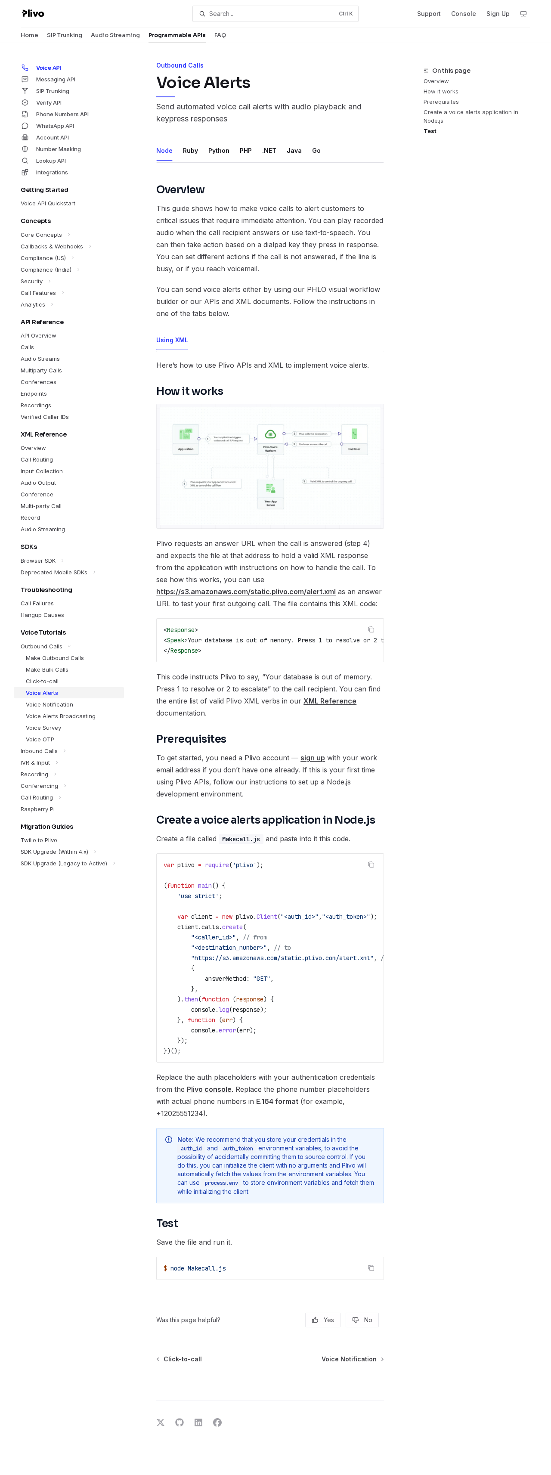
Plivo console (209, 1089)
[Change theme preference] (523, 14)
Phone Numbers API (62, 114)
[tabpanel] (270, 729)
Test (430, 130)
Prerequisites (441, 101)
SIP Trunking (64, 35)
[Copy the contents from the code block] (371, 629)
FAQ (220, 35)
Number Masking (58, 149)
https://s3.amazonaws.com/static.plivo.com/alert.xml (246, 591)
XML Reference (329, 701)
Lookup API (51, 160)
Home (29, 35)
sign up (312, 757)
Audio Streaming (115, 35)
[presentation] (270, 640)
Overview (436, 80)
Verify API (49, 102)
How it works (441, 91)
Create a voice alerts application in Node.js (471, 116)
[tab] (164, 150)
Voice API (48, 67)
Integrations (52, 172)
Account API (52, 137)
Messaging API (55, 79)
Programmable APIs (177, 35)
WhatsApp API (55, 125)
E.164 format (277, 1101)
